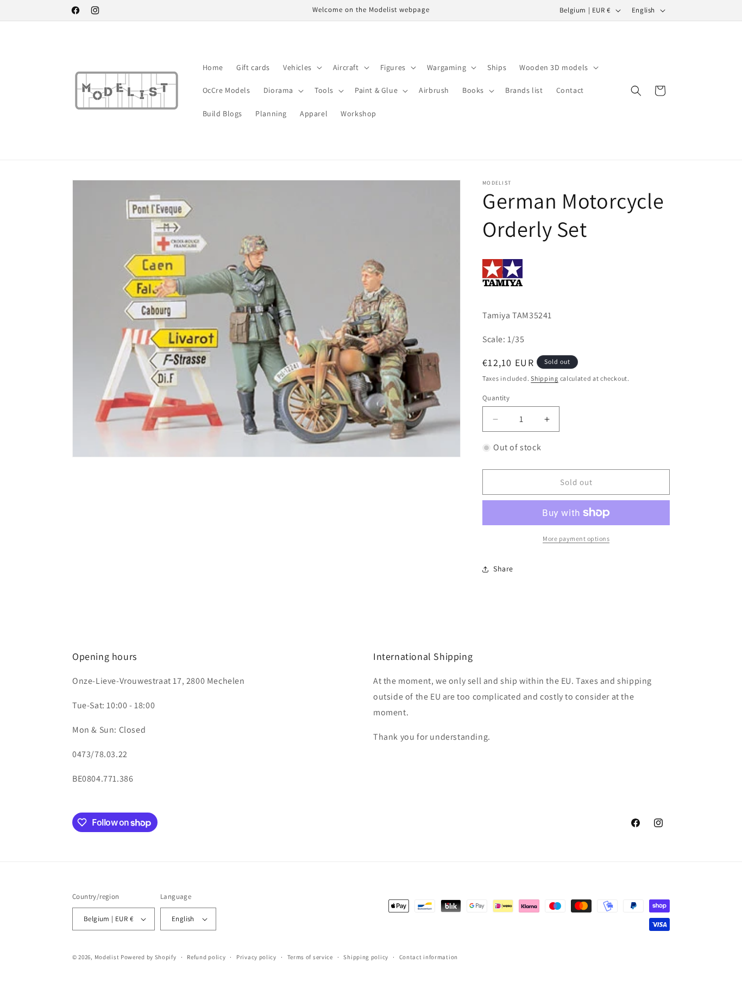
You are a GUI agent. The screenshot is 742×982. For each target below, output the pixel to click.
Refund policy (206, 957)
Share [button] (503, 569)
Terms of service (310, 957)
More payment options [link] (576, 538)
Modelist (107, 957)
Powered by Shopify (149, 957)
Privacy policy (256, 957)
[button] (301, 67)
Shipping (544, 378)
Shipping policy (365, 957)
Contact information (428, 957)
